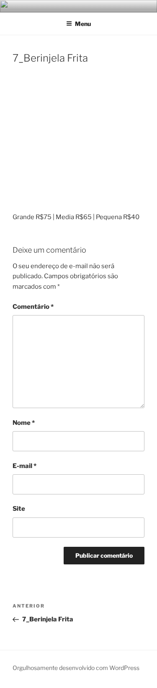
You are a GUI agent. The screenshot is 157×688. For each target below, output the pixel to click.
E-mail (24, 466)
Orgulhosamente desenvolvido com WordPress (76, 667)
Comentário (33, 306)
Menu (83, 23)
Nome (24, 423)
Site (19, 508)
